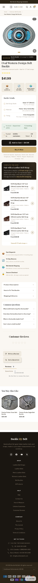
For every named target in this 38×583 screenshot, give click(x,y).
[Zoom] (34, 51)
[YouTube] (22, 454)
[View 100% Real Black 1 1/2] (32, 188)
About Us (19, 521)
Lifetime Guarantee (19, 506)
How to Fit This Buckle (11, 290)
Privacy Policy (19, 529)
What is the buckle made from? (13, 319)
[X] (27, 454)
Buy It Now (19, 150)
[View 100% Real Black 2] (32, 232)
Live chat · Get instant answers (20, 543)
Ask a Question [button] (13, 360)
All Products (19, 484)
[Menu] (3, 7)
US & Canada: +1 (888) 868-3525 (20, 549)
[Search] (27, 7)
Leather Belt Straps (19, 465)
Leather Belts (19, 469)
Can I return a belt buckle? (12, 324)
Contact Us (19, 499)
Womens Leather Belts (19, 476)
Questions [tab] (9, 371)
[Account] (30, 7)
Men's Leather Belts (19, 472)
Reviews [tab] (8, 367)
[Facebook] (16, 454)
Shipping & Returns (10, 296)
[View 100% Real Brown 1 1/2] (32, 218)
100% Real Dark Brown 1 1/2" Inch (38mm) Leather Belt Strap (20, 200)
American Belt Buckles (15, 12)
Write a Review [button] (13, 354)
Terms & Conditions (19, 533)
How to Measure (19, 502)
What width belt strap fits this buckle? (16, 309)
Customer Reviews (19, 510)
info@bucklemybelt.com (20, 556)
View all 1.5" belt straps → (19, 243)
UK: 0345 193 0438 (20, 546)
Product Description (11, 285)
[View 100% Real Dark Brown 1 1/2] (32, 203)
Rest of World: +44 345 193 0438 (20, 553)
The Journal (19, 525)
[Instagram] (11, 454)
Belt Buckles (19, 480)
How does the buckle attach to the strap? (17, 314)
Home (5, 12)
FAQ (19, 495)
